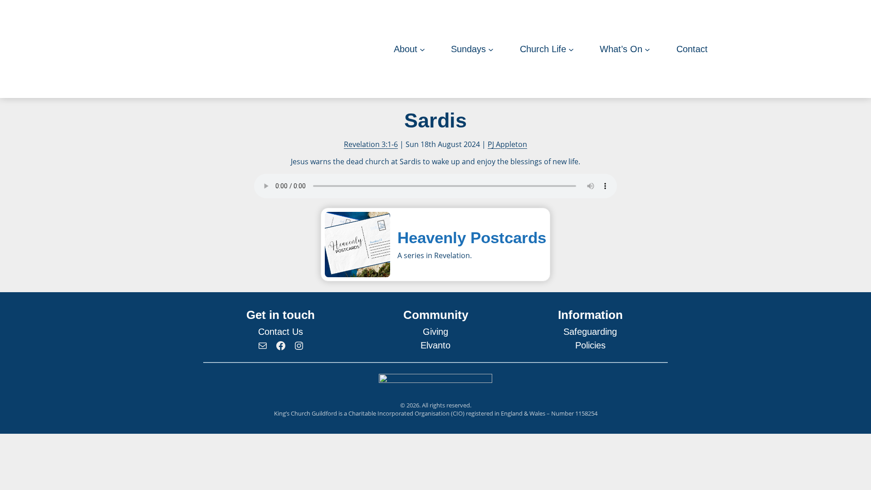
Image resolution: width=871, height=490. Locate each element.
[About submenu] (422, 49)
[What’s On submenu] (647, 49)
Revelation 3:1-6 (371, 144)
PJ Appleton (507, 144)
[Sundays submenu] (491, 49)
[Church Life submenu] (571, 49)
